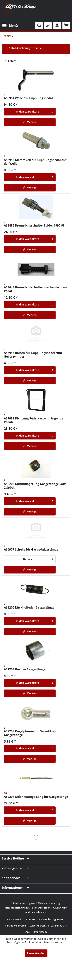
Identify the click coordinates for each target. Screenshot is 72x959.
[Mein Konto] (57, 25)
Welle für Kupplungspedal (28, 98)
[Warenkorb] (66, 25)
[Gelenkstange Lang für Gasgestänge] (36, 778)
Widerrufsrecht (38, 925)
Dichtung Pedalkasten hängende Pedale (33, 420)
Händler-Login (14, 919)
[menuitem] (10, 25)
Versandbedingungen (51, 919)
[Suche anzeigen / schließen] (39, 25)
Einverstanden (36, 953)
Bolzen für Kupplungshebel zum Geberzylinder (33, 354)
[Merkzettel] (48, 25)
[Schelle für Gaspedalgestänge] (36, 531)
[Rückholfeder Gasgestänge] (36, 589)
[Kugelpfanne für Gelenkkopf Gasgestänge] (36, 713)
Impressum (40, 931)
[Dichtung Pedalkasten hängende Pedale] (36, 400)
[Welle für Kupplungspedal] (36, 80)
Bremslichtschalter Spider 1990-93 (34, 225)
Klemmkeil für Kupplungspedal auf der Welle (35, 161)
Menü (13, 25)
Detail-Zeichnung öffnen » (25, 48)
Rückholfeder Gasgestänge (29, 607)
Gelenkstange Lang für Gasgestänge (36, 797)
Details (27, 559)
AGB (27, 931)
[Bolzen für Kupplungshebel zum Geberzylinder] (36, 335)
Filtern (11, 61)
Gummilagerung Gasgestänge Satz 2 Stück (35, 485)
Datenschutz (57, 925)
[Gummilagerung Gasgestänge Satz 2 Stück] (36, 466)
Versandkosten (13, 907)
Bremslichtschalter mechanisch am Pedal (35, 289)
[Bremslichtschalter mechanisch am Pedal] (36, 269)
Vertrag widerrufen (15, 925)
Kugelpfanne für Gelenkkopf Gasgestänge (30, 733)
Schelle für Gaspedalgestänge (31, 549)
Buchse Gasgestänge (24, 669)
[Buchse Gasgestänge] (36, 651)
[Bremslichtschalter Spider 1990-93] (36, 207)
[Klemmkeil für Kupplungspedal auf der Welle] (36, 142)
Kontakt (30, 919)
